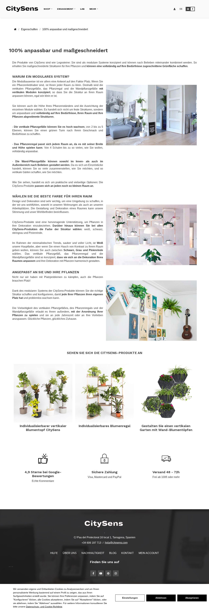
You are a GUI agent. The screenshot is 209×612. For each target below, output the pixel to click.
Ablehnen (160, 598)
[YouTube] (101, 573)
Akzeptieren (192, 598)
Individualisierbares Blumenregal (104, 426)
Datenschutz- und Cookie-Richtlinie (44, 606)
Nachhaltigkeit (92, 553)
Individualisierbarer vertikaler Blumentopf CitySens (43, 428)
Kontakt (127, 553)
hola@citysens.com (116, 542)
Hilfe (54, 553)
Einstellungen (130, 598)
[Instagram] (116, 573)
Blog (112, 553)
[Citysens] (23, 8)
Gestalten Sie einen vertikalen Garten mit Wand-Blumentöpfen (166, 428)
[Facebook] (93, 573)
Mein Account (149, 553)
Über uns (70, 553)
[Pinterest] (108, 573)
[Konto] (174, 9)
